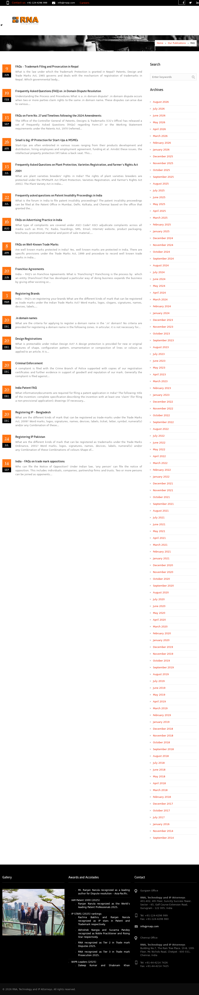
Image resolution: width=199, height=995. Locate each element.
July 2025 (159, 190)
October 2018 (161, 742)
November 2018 (163, 735)
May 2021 (159, 531)
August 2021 (161, 510)
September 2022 (163, 422)
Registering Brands (27, 293)
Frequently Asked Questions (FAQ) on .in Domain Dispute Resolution (58, 91)
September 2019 (163, 667)
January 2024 (161, 313)
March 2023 (160, 381)
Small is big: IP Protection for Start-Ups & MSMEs (46, 140)
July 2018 (159, 762)
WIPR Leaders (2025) (83, 945)
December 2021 (163, 483)
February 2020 (162, 633)
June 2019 (159, 687)
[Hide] (1, 25)
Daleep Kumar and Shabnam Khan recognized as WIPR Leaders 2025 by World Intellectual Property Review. (104, 952)
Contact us (18, 2)
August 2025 (161, 183)
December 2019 (163, 647)
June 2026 (159, 115)
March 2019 (160, 708)
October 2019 (161, 660)
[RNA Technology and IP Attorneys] (32, 20)
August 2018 (161, 756)
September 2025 (163, 176)
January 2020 (161, 640)
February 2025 (162, 224)
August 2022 (161, 429)
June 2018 (159, 769)
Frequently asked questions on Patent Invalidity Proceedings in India (58, 195)
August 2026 (161, 101)
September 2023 (163, 340)
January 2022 (161, 476)
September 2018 (163, 749)
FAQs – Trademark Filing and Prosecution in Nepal (47, 66)
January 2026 (161, 149)
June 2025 (159, 197)
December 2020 (163, 565)
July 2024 (159, 272)
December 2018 (163, 728)
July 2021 (159, 517)
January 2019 (161, 722)
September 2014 (163, 837)
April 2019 (159, 701)
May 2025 (159, 204)
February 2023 (162, 388)
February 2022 (162, 469)
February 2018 (162, 796)
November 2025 (163, 163)
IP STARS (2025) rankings (86, 897)
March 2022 (160, 463)
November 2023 (163, 326)
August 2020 (161, 592)
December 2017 (163, 803)
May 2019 (159, 694)
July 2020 (159, 599)
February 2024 (162, 306)
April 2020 (159, 619)
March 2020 (160, 626)
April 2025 (159, 210)
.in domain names (26, 318)
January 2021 (161, 558)
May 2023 (159, 367)
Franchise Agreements (29, 269)
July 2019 (159, 681)
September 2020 (163, 585)
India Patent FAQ (26, 388)
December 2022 (163, 401)
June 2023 (159, 360)
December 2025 (163, 156)
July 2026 (159, 108)
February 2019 (162, 715)
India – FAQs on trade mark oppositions (40, 461)
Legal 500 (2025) (81, 962)
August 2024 (161, 265)
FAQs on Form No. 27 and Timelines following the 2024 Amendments (58, 115)
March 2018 (160, 790)
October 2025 (161, 170)
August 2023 (161, 347)
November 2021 (163, 490)
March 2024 (160, 299)
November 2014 (163, 831)
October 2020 (161, 578)
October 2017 (161, 810)
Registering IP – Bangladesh (33, 412)
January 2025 (161, 231)
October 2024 (161, 251)
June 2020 (159, 606)
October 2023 (161, 333)
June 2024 (159, 279)
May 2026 (159, 122)
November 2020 (163, 572)
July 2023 (159, 354)
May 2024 (159, 285)
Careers (84, 2)
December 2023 (163, 319)
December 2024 (163, 238)
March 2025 (160, 217)
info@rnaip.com (66, 3)
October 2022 (161, 415)
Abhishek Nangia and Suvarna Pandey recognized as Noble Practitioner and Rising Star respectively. (104, 917)
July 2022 (159, 435)
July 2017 (159, 817)
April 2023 (159, 374)
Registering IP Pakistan (30, 437)
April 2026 (159, 129)
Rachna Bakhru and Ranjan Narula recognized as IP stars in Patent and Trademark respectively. (104, 904)
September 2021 (163, 503)
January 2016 (161, 824)
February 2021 (162, 551)
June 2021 (159, 524)
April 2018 (159, 783)
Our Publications (177, 43)
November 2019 (163, 653)
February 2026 (162, 142)
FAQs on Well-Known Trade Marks (36, 244)
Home (160, 43)
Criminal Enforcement (29, 363)
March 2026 (160, 136)
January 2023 (161, 394)
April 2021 (159, 538)
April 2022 (159, 456)
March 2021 (160, 544)
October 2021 (161, 497)
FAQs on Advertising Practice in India (38, 220)
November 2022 (163, 408)
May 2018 (159, 776)
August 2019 (161, 674)
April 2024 (159, 292)
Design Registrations (28, 339)
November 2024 (163, 245)
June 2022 (159, 442)
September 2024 (163, 258)
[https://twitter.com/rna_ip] (190, 3)
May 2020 (159, 612)
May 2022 (159, 449)
